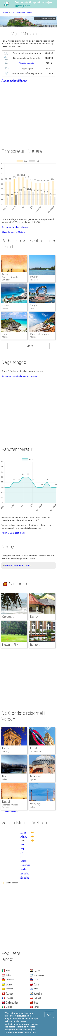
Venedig (35, 804)
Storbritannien (36, 751)
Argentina (38, 993)
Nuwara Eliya (11, 645)
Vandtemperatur (27, 63)
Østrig (8, 975)
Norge (36, 1007)
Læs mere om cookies (24, 1032)
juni (22, 852)
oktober (24, 869)
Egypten (37, 970)
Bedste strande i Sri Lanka (18, 565)
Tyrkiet (33, 779)
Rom (5, 776)
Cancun (6, 305)
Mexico (9, 1007)
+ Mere (28, 345)
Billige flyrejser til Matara (13, 232)
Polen (36, 984)
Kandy (34, 616)
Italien (4, 779)
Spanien (9, 989)
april (22, 844)
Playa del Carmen (39, 334)
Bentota (35, 645)
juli (22, 857)
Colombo (8, 616)
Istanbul (35, 776)
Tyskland (10, 979)
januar (23, 832)
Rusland (37, 998)
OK (49, 1014)
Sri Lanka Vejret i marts (21, 13)
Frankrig (5, 751)
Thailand (37, 979)
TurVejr (5, 13)
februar (24, 836)
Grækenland (39, 975)
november (25, 873)
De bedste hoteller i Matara (15, 227)
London (35, 748)
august (23, 861)
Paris (5, 748)
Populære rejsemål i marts (14, 80)
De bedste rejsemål (10, 811)
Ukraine (9, 984)
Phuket (34, 276)
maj (22, 848)
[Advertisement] (28, 112)
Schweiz (9, 993)
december (25, 877)
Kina (36, 1002)
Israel (36, 989)
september (25, 865)
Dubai (5, 274)
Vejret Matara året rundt (13, 533)
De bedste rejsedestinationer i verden (20, 376)
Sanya (33, 305)
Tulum (5, 334)
